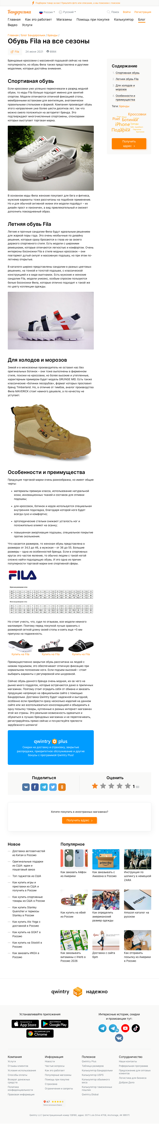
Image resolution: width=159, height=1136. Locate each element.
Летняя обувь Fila (127, 79)
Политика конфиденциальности (20, 1088)
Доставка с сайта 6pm (103, 955)
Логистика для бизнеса (132, 1077)
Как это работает (38, 19)
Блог (141, 19)
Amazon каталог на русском (136, 914)
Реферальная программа (133, 1065)
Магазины (64, 19)
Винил (128, 128)
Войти (127, 12)
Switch (122, 128)
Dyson (119, 116)
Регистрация (142, 12)
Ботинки (130, 119)
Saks (132, 127)
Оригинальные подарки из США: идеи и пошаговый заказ (27, 865)
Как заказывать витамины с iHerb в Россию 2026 (73, 956)
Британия (140, 131)
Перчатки (137, 129)
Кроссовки (137, 114)
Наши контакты (128, 1061)
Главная (14, 19)
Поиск (115, 12)
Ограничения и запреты (59, 1088)
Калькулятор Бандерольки (97, 1070)
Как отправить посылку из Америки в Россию (137, 956)
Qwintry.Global (90, 1094)
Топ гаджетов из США (26, 876)
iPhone (122, 124)
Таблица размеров (93, 1065)
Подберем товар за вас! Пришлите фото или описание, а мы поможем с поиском (77, 3)
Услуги (27, 25)
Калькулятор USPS (93, 1074)
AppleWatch (139, 127)
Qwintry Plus (89, 1061)
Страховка (51, 1084)
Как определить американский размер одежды (102, 916)
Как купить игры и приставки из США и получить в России (25, 886)
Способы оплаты (17, 1074)
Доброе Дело (126, 1082)
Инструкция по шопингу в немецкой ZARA (137, 876)
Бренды (53, 35)
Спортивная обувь (127, 72)
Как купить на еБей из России (73, 914)
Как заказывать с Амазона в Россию (104, 874)
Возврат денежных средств (19, 1081)
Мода (124, 116)
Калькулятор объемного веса (96, 1081)
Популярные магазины (58, 1074)
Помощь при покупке (93, 19)
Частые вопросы (54, 1065)
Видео (12, 25)
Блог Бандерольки (33, 35)
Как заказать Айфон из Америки (73, 874)
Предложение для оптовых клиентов (135, 1072)
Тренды (134, 123)
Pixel (116, 118)
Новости (50, 1061)
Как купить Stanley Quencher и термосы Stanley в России (25, 911)
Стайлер (136, 118)
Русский (68, 12)
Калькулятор (124, 19)
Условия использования (22, 1070)
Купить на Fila (20, 654)
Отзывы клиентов (18, 1065)
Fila (17, 51)
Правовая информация (21, 1094)
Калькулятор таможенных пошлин (97, 1088)
